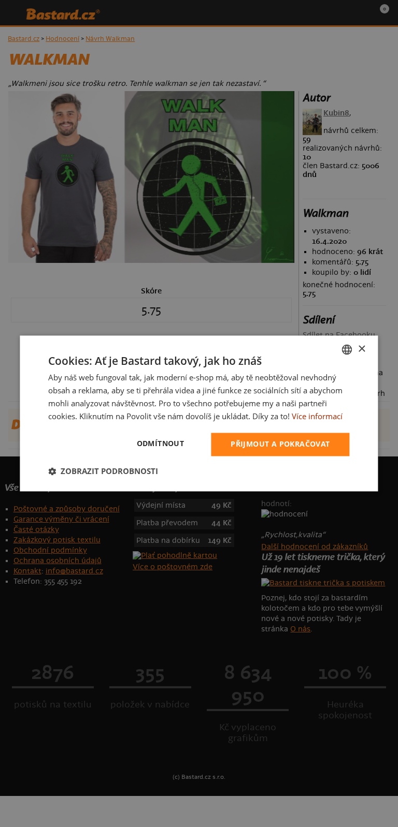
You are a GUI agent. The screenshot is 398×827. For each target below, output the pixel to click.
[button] (103, 471)
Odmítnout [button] (160, 444)
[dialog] (199, 413)
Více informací (317, 416)
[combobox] (347, 349)
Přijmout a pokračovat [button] (280, 444)
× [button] (361, 349)
